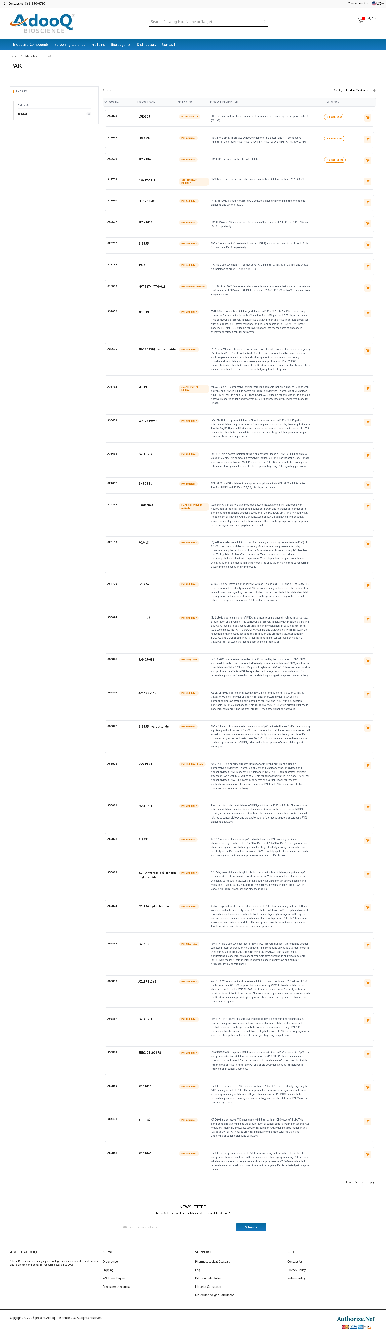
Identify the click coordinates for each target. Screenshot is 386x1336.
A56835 (112, 943)
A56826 (112, 692)
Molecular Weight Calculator (214, 1295)
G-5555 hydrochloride (153, 726)
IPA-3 (141, 265)
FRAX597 (144, 138)
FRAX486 (144, 159)
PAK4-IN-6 (145, 944)
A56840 (112, 1086)
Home (13, 55)
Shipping (108, 1270)
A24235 (112, 504)
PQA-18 (143, 542)
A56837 (112, 1018)
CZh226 (143, 584)
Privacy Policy (296, 1270)
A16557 (112, 222)
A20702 (112, 243)
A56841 (112, 1119)
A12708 (112, 179)
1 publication (335, 116)
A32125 (112, 349)
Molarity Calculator (208, 1286)
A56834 (112, 906)
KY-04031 (145, 1086)
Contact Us (295, 1261)
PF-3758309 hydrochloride (157, 349)
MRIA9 (142, 387)
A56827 (112, 726)
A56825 (112, 659)
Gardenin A (145, 505)
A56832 (112, 839)
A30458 (112, 420)
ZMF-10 (143, 312)
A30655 (112, 453)
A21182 (112, 264)
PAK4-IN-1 (145, 1019)
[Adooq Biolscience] (42, 23)
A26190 (112, 542)
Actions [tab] (23, 104)
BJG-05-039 (146, 659)
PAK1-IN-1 (145, 806)
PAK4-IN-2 (145, 454)
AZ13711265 (147, 981)
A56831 (112, 805)
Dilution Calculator (208, 1278)
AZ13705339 (147, 693)
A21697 (112, 483)
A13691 (112, 159)
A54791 (112, 584)
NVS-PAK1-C (146, 764)
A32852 (112, 311)
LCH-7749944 (147, 421)
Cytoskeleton (32, 55)
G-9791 (143, 839)
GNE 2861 (145, 484)
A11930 (112, 200)
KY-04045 (145, 1153)
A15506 (112, 286)
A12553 (112, 137)
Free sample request (116, 1286)
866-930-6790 (35, 3)
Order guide (110, 1261)
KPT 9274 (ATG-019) (152, 286)
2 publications (336, 159)
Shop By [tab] (21, 91)
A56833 (112, 872)
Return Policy (296, 1278)
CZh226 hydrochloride (153, 906)
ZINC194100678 (149, 1053)
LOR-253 (144, 116)
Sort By (338, 90)
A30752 (112, 386)
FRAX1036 (145, 222)
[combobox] (208, 22)
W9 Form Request (115, 1278)
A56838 (112, 1052)
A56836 (112, 981)
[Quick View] (367, 118)
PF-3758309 (147, 201)
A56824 (112, 617)
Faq (197, 1270)
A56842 (112, 1153)
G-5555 (143, 243)
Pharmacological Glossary (212, 1261)
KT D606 (144, 1120)
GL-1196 (144, 618)
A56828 (112, 763)
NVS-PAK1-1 (146, 180)
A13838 (112, 116)
